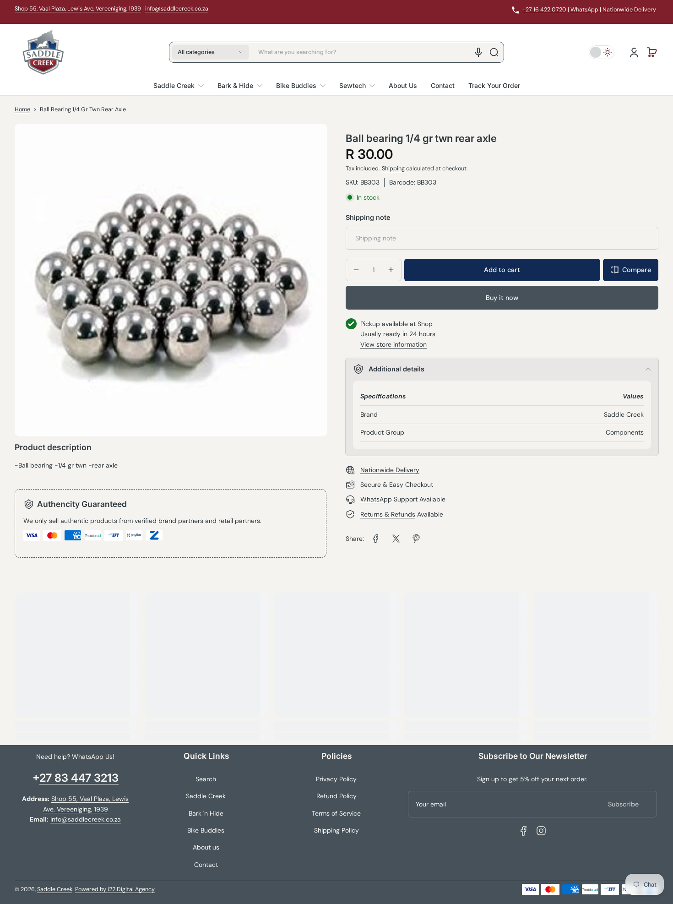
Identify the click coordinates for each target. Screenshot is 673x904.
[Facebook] (523, 830)
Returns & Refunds (387, 514)
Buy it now (502, 297)
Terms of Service (336, 813)
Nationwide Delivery (629, 9)
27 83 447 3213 (79, 777)
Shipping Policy (336, 830)
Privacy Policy (336, 779)
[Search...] (494, 52)
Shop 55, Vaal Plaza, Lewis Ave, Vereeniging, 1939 (78, 8)
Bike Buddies (205, 830)
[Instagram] (541, 830)
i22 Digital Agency (131, 889)
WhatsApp (584, 9)
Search (205, 779)
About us (206, 847)
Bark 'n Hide (206, 813)
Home (22, 109)
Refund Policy (336, 796)
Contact (206, 864)
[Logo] (43, 52)
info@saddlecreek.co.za (176, 8)
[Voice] (478, 52)
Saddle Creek (206, 796)
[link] (376, 538)
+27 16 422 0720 (544, 9)
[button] (210, 52)
